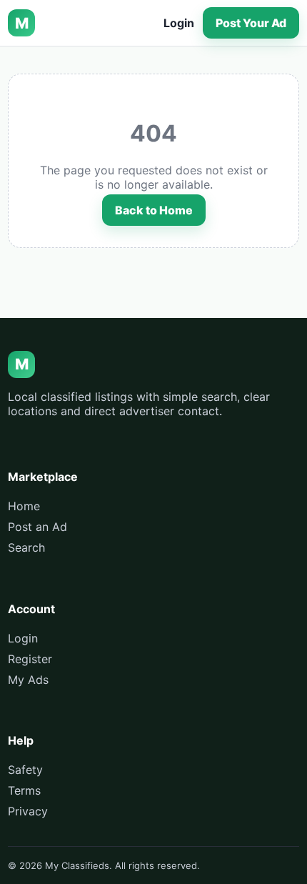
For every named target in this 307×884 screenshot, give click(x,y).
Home (24, 506)
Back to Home (154, 210)
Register (30, 659)
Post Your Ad (251, 23)
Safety (25, 770)
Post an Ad (37, 527)
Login (178, 23)
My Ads (28, 679)
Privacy (28, 811)
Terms (24, 790)
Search (26, 547)
